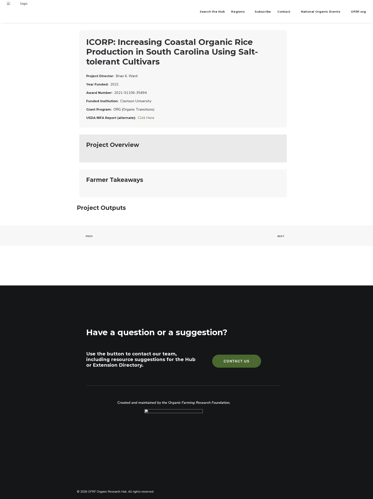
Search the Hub (212, 11)
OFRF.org (358, 11)
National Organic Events (320, 11)
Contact (283, 11)
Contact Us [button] (237, 361)
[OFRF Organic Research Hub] (22, 11)
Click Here (146, 117)
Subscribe (263, 11)
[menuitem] (211, 11)
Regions (238, 11)
